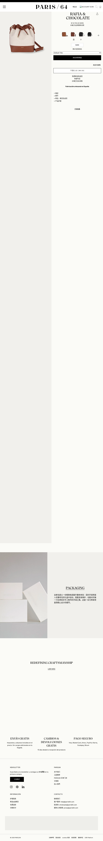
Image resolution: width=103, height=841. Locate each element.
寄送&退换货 (14, 802)
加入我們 (57, 784)
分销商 (56, 781)
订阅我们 (17, 779)
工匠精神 (57, 775)
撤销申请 (80, 837)
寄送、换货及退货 (61, 98)
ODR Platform (89, 837)
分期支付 (13, 808)
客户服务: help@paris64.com (64, 802)
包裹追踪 (13, 805)
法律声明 (51, 837)
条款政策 (73, 837)
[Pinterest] (17, 787)
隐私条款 (58, 837)
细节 (56, 96)
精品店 (75, 7)
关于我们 (57, 772)
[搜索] (96, 6)
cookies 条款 (66, 837)
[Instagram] (11, 787)
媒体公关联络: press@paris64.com (66, 808)
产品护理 (58, 101)
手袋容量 (77, 109)
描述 (56, 93)
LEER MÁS (51, 669)
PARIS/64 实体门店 (60, 778)
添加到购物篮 (77, 58)
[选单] (4, 7)
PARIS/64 (18, 837)
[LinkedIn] (23, 787)
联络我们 (57, 799)
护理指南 (13, 799)
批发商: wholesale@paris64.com (65, 805)
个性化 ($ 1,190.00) (77, 70)
